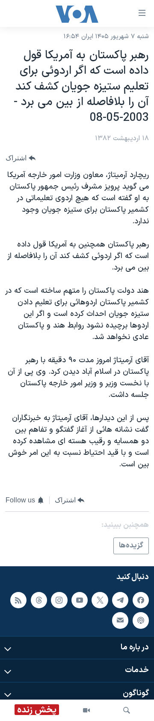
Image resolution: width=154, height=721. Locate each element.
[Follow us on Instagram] (59, 600)
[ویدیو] (86, 710)
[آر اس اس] (18, 600)
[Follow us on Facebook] (141, 600)
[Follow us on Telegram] (120, 600)
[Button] (21, 158)
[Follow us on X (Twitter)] (100, 600)
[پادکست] (141, 621)
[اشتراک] (120, 621)
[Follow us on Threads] (39, 600)
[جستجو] (126, 710)
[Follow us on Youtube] (79, 600)
